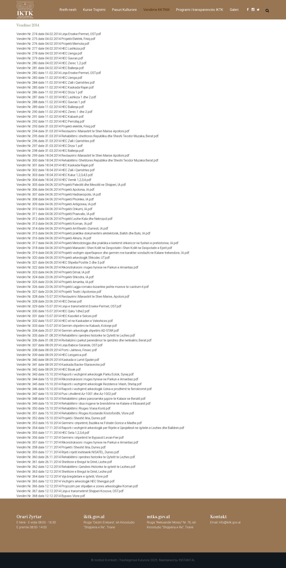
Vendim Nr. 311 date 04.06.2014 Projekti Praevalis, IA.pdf (56, 214)
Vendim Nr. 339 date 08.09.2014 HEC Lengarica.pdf (52, 355)
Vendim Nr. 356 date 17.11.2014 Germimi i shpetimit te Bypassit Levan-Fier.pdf (70, 437)
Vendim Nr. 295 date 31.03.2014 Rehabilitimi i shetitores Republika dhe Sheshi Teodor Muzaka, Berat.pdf (87, 136)
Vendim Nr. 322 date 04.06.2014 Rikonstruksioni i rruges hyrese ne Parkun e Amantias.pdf (77, 267)
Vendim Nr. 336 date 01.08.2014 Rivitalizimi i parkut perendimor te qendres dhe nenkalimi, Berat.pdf (84, 340)
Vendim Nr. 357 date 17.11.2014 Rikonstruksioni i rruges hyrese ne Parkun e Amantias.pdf (77, 442)
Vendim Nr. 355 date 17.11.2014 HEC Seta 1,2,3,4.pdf (53, 433)
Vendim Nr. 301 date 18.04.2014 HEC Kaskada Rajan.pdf (55, 165)
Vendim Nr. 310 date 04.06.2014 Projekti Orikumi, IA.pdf (54, 209)
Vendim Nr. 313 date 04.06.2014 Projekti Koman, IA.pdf (54, 223)
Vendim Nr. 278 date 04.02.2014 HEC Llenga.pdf (49, 53)
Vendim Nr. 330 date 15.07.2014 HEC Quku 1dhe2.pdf (53, 311)
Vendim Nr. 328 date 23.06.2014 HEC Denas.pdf (49, 301)
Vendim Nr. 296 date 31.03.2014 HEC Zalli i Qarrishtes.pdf (56, 141)
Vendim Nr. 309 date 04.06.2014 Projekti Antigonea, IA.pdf (56, 204)
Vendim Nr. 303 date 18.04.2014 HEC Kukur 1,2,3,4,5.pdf (55, 175)
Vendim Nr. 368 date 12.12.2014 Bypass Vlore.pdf (51, 496)
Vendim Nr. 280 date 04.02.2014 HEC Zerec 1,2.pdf (51, 63)
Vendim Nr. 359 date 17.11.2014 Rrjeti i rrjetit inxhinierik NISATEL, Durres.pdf (68, 452)
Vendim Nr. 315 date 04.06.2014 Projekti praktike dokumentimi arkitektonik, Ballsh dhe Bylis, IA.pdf (83, 233)
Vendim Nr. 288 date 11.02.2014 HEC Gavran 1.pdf (51, 102)
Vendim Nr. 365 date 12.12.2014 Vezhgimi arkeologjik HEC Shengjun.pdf (65, 481)
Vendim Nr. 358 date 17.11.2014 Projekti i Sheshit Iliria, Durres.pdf (61, 447)
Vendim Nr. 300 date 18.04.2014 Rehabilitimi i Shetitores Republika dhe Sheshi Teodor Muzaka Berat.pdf (87, 160)
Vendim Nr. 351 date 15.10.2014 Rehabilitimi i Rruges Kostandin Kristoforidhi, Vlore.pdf (75, 413)
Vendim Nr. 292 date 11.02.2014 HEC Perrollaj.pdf (50, 121)
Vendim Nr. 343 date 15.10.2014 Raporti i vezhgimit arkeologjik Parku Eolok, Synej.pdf (75, 374)
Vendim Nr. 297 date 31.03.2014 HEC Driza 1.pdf (49, 146)
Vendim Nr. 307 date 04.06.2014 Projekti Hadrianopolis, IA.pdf (59, 194)
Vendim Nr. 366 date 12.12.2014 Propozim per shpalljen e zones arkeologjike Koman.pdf (77, 486)
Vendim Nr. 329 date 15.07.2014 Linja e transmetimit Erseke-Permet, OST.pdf (69, 306)
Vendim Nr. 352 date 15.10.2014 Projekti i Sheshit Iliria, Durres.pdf (61, 418)
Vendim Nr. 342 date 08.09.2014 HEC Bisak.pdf (49, 369)
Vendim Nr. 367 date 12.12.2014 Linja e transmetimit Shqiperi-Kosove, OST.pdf (70, 491)
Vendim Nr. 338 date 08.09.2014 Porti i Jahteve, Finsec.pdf (57, 350)
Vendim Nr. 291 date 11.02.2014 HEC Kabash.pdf (50, 116)
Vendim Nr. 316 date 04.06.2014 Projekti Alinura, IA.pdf (54, 238)
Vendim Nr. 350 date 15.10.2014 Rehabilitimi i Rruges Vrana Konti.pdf (63, 408)
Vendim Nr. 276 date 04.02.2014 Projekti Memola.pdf (53, 44)
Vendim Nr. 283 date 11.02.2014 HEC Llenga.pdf (49, 78)
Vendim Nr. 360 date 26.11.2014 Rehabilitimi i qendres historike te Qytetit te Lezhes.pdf (76, 457)
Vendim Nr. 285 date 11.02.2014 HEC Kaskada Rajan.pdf (55, 87)
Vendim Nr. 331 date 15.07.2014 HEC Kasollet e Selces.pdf (57, 316)
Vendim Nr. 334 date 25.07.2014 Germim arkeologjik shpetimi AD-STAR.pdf (68, 330)
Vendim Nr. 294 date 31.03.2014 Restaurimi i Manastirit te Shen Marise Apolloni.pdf (73, 131)
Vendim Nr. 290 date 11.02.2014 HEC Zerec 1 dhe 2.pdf (54, 112)
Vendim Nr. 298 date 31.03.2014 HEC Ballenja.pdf (50, 151)
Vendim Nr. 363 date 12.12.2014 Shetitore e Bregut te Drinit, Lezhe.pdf (64, 471)
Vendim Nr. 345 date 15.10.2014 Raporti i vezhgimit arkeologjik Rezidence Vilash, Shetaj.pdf (79, 384)
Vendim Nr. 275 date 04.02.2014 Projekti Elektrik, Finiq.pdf (56, 39)
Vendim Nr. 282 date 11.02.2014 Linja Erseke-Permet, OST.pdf (59, 73)
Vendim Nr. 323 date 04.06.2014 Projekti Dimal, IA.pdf (53, 272)
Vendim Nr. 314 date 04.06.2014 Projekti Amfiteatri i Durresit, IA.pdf (62, 228)
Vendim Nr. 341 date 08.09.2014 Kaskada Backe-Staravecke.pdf (61, 364)
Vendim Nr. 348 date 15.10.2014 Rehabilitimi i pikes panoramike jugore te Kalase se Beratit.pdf (81, 399)
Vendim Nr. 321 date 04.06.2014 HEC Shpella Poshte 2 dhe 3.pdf (60, 262)
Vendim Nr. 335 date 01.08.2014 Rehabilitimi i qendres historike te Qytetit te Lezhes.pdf (76, 335)
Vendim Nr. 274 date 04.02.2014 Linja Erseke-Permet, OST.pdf (59, 34)
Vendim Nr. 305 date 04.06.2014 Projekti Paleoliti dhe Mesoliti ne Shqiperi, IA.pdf (71, 185)
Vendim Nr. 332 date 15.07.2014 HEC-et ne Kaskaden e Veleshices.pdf (65, 321)
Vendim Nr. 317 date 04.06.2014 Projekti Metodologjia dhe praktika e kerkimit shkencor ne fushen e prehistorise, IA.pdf (97, 243)
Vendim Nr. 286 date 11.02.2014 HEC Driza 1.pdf (49, 92)
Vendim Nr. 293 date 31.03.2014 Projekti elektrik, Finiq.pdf (56, 126)
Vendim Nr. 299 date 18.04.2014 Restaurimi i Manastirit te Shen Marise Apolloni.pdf (73, 155)
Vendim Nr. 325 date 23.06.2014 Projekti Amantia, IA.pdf (55, 282)
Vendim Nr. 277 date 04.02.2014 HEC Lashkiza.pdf (51, 48)
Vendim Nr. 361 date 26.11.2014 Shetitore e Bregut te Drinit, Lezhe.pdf (64, 462)
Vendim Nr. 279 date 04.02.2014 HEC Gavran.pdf (50, 58)
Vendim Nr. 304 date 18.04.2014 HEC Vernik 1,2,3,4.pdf (54, 180)
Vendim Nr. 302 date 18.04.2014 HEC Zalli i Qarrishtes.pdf (56, 170)
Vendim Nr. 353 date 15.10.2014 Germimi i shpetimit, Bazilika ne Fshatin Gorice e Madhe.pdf (79, 423)
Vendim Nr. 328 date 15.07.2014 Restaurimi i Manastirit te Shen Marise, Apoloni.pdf (73, 296)
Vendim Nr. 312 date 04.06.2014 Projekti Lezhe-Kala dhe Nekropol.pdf (64, 219)
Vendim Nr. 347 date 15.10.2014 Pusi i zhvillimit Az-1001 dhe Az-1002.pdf (66, 394)
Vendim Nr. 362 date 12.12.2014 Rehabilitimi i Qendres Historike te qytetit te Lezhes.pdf (76, 467)
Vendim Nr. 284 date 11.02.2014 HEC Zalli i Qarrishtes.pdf (56, 82)
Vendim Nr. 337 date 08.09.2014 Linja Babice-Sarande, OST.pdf (59, 345)
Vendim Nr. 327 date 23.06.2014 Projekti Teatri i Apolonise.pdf (59, 292)
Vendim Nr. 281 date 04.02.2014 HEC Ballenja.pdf (50, 68)
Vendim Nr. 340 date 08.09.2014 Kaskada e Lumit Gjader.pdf (58, 360)
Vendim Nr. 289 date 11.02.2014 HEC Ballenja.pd (50, 107)
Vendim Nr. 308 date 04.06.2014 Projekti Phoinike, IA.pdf (55, 199)
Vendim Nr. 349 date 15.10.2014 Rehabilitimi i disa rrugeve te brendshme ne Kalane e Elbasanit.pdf (83, 403)
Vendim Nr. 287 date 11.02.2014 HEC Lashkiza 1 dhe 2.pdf (56, 97)
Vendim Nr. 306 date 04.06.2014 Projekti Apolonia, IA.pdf (55, 189)
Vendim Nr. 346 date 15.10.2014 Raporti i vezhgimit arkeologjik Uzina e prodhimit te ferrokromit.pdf (84, 389)
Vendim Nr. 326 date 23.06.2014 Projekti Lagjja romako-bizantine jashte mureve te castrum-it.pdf (83, 287)
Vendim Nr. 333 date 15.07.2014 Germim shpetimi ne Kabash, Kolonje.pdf (67, 326)
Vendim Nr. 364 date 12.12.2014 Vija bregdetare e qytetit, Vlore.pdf (62, 476)
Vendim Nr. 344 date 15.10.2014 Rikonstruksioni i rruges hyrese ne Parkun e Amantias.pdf (77, 379)
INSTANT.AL (187, 560)
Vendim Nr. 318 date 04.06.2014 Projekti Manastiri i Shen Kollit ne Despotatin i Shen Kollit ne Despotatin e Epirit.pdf (94, 248)
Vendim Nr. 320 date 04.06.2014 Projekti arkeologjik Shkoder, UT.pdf (63, 257)
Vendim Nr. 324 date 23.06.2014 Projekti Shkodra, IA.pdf (55, 277)
